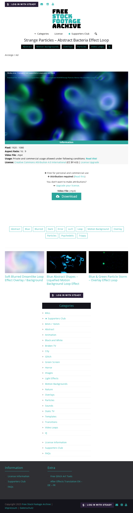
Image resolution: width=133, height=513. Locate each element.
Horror (48, 367)
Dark (50, 228)
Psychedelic (67, 235)
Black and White (54, 340)
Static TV (49, 411)
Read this (79, 176)
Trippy (82, 235)
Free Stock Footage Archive (36, 504)
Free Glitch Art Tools (61, 476)
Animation (50, 334)
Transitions (51, 422)
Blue (27, 228)
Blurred (39, 228)
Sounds (49, 405)
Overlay (118, 228)
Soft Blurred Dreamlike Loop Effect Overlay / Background (24, 278)
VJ (109, 46)
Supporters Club (80, 33)
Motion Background (98, 228)
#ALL (47, 312)
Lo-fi (70, 228)
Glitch (48, 356)
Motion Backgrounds (47, 46)
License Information (56, 442)
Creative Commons (40, 162)
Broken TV (50, 345)
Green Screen (52, 362)
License (58, 33)
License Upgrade (90, 162)
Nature (49, 389)
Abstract (27, 46)
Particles (81, 46)
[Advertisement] (66, 64)
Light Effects (51, 378)
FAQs (48, 453)
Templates (50, 416)
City (47, 351)
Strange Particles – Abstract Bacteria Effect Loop (66, 40)
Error (60, 228)
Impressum (11, 507)
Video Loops (97, 46)
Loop (80, 228)
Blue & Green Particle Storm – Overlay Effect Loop (108, 278)
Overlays (68, 46)
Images (49, 372)
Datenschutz (26, 507)
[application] (66, 106)
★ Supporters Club (55, 318)
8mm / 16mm (52, 323)
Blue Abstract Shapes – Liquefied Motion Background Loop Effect (63, 280)
